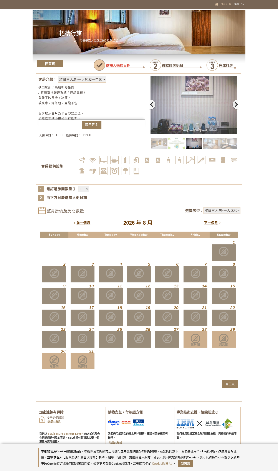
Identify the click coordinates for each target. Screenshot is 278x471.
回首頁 (50, 64)
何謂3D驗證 (115, 442)
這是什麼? (54, 421)
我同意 (185, 463)
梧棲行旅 (70, 33)
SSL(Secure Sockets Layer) (66, 433)
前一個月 (83, 223)
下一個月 (211, 223)
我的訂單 (226, 4)
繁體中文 (239, 4)
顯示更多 (91, 124)
